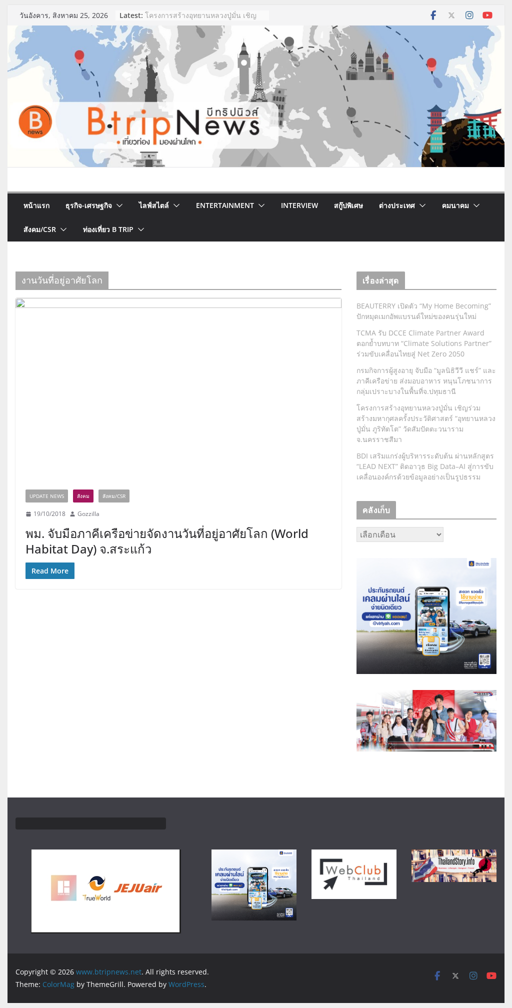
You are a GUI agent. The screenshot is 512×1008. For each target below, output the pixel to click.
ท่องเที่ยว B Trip (108, 229)
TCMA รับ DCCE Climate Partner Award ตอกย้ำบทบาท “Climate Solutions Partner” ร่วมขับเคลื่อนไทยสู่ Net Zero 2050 (424, 343)
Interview (299, 205)
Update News (47, 496)
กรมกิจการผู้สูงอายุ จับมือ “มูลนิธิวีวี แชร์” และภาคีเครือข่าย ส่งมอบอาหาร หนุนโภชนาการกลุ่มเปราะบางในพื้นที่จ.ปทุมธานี (426, 381)
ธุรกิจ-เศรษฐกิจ (89, 205)
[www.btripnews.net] (256, 32)
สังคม (83, 496)
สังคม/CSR (40, 229)
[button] (117, 205)
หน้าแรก (37, 205)
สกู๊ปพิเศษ (348, 205)
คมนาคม (455, 205)
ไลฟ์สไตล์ (154, 205)
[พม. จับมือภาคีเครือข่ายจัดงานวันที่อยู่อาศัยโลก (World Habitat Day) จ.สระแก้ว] (179, 389)
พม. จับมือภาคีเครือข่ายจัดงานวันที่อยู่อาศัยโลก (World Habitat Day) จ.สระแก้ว (167, 541)
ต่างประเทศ (397, 205)
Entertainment (225, 205)
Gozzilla (89, 514)
